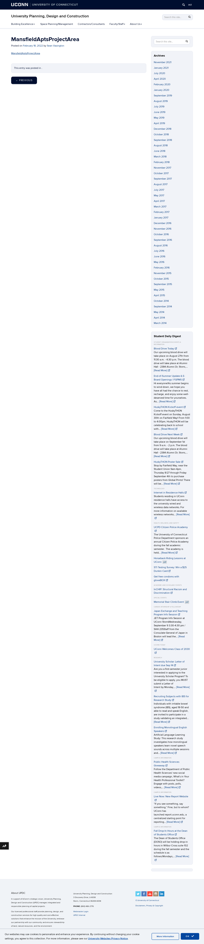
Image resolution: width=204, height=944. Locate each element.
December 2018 (162, 128)
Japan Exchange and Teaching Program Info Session (170, 612)
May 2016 (159, 262)
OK (188, 936)
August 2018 (161, 145)
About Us (135, 24)
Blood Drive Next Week (167, 434)
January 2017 (161, 217)
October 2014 (161, 301)
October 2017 (161, 173)
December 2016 (162, 223)
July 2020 (159, 73)
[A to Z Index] (190, 4)
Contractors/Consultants (91, 24)
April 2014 (159, 317)
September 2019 (163, 95)
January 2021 (161, 67)
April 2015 (159, 295)
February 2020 (162, 84)
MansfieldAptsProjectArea (25, 53)
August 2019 (161, 101)
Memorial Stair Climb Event (171, 602)
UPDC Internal (79, 915)
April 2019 (159, 123)
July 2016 (159, 251)
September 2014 (163, 306)
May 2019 (159, 117)
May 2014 (159, 312)
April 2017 (159, 201)
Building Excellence (22, 24)
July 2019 (159, 106)
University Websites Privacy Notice (108, 938)
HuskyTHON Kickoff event (168, 407)
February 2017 (161, 212)
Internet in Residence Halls (169, 492)
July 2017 (159, 190)
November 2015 (162, 273)
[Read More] (160, 370)
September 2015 (163, 284)
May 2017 (159, 195)
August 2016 (161, 245)
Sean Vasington (55, 45)
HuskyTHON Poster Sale (167, 461)
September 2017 (163, 178)
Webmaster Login (80, 911)
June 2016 (159, 256)
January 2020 (161, 90)
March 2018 (160, 156)
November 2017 (162, 167)
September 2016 (163, 240)
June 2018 (159, 151)
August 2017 (161, 184)
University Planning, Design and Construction (50, 16)
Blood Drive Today (164, 348)
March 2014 (160, 323)
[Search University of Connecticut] (183, 4)
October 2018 (161, 134)
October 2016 (161, 234)
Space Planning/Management (56, 24)
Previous (24, 80)
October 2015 (161, 278)
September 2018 (163, 140)
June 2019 (159, 112)
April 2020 (160, 78)
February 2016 (162, 267)
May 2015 (159, 289)
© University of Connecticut (147, 900)
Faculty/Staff (116, 24)
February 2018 (162, 162)
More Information (165, 936)
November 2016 (162, 228)
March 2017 (160, 206)
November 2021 (162, 62)
